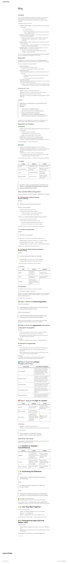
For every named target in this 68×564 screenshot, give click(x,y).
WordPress (64, 561)
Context (21, 15)
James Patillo (5, 1)
